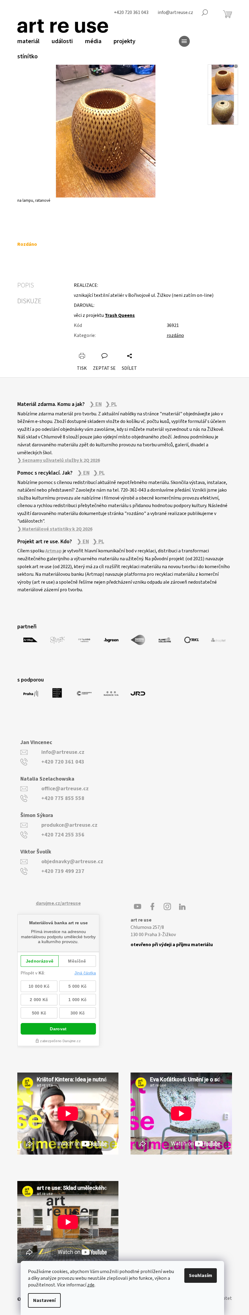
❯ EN (96, 404)
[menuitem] (28, 41)
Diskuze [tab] (29, 301)
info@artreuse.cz (62, 752)
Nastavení (44, 1300)
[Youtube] (138, 907)
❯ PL (111, 404)
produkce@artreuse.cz (69, 825)
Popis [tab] (25, 285)
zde (90, 1285)
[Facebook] (152, 907)
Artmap (53, 551)
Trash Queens (120, 315)
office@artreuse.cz (65, 788)
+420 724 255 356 (62, 835)
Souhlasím (200, 1275)
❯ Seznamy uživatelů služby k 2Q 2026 (58, 460)
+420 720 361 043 (62, 762)
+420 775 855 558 (62, 798)
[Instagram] (167, 907)
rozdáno (175, 335)
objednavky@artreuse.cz (72, 861)
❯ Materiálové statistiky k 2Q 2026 (54, 529)
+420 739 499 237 (62, 871)
